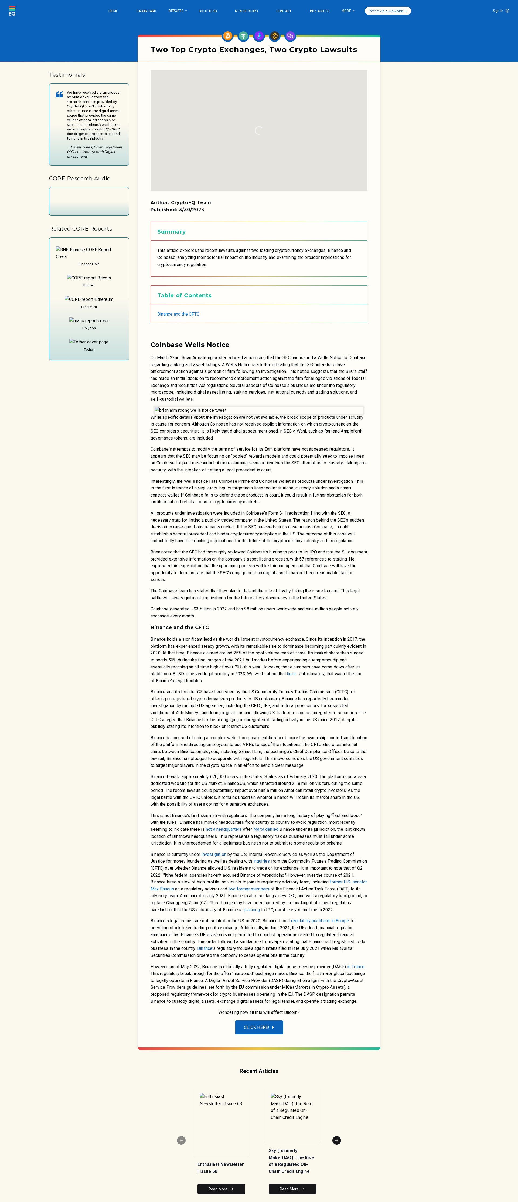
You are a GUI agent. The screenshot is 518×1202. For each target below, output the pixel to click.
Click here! (256, 1027)
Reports (177, 11)
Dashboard (146, 11)
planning (251, 909)
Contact (283, 11)
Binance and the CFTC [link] (178, 314)
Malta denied (265, 829)
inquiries (261, 861)
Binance (204, 948)
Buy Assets (319, 11)
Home (113, 11)
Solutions (208, 11)
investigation (213, 854)
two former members (249, 889)
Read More (218, 1189)
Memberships (246, 11)
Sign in (498, 11)
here (291, 673)
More (348, 11)
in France (356, 966)
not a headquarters (224, 829)
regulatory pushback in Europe (320, 920)
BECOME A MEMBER (386, 11)
